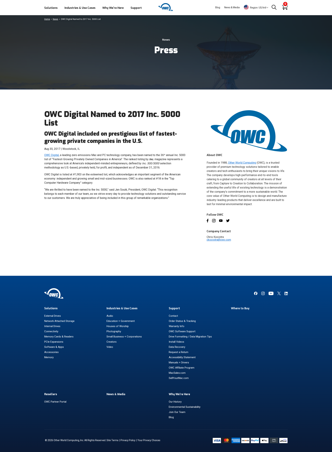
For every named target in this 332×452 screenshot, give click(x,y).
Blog (217, 7)
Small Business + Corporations (124, 336)
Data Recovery (177, 347)
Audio (110, 315)
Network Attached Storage (59, 321)
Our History (175, 401)
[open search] (274, 7)
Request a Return (178, 352)
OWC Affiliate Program (181, 367)
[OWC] (166, 10)
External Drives (52, 315)
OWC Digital (51, 155)
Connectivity (51, 331)
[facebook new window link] (255, 294)
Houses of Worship (118, 326)
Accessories (51, 352)
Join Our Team (177, 412)
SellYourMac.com (179, 378)
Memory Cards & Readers (58, 336)
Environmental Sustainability (184, 406)
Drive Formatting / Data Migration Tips (190, 336)
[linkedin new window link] (286, 294)
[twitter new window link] (279, 294)
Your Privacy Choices (148, 440)
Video (110, 347)
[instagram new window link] (263, 294)
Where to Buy (240, 308)
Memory (49, 357)
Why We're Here (113, 8)
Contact (173, 315)
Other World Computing (242, 162)
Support (136, 8)
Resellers (50, 394)
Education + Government (121, 321)
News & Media (232, 7)
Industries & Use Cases (79, 8)
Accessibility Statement (182, 357)
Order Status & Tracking (182, 321)
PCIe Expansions (53, 341)
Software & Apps (54, 347)
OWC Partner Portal (55, 401)
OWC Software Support (182, 331)
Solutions (51, 8)
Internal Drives (52, 326)
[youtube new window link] (271, 294)
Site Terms (112, 440)
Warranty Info (176, 326)
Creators (112, 341)
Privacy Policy (128, 440)
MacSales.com (177, 372)
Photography (114, 331)
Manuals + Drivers (179, 362)
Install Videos (176, 341)
